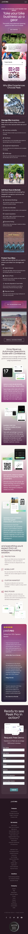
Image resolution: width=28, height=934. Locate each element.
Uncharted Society (14, 838)
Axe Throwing (14, 857)
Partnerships (14, 904)
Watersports (14, 829)
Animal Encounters (14, 853)
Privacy (14, 896)
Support (14, 888)
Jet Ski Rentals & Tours (14, 833)
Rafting (14, 861)
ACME (14, 907)
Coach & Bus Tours (14, 834)
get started (14, 29)
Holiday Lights (14, 862)
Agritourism (14, 864)
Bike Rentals (14, 840)
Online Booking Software (14, 876)
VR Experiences (14, 844)
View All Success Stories (14, 340)
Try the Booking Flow (14, 304)
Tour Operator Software (14, 878)
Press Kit (14, 902)
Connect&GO (14, 905)
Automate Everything (14, 813)
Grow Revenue (14, 811)
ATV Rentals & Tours (14, 851)
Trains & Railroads (14, 866)
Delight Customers (14, 815)
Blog (14, 890)
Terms (14, 898)
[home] (4, 2)
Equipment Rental (14, 880)
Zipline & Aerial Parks (14, 859)
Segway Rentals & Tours (14, 836)
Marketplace (14, 892)
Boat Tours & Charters (14, 827)
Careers (14, 900)
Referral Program (14, 894)
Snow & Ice (14, 855)
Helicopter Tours (14, 849)
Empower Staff (14, 817)
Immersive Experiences (14, 842)
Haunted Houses (14, 868)
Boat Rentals (14, 825)
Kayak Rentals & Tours (14, 831)
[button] (26, 2)
